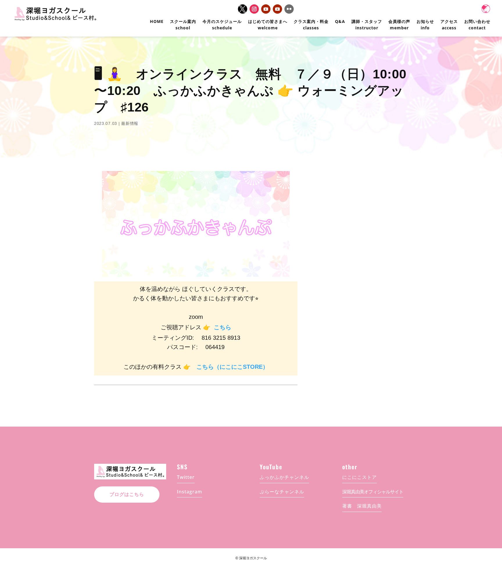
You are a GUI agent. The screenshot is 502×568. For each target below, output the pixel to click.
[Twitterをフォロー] (242, 9)
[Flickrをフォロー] (289, 9)
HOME (157, 21)
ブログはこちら (127, 494)
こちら (222, 327)
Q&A (340, 21)
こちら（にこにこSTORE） (232, 367)
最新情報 (129, 123)
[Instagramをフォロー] (254, 9)
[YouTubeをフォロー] (265, 9)
